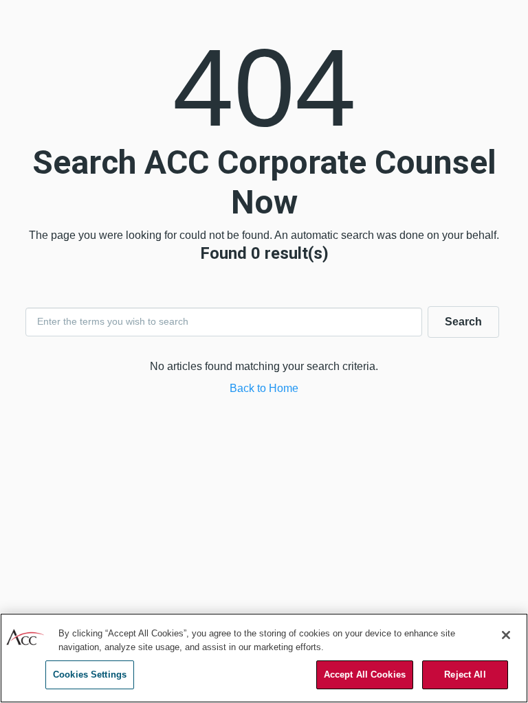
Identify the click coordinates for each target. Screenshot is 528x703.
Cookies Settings (89, 674)
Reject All (464, 674)
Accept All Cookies (365, 674)
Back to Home (264, 388)
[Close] (506, 635)
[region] (264, 658)
